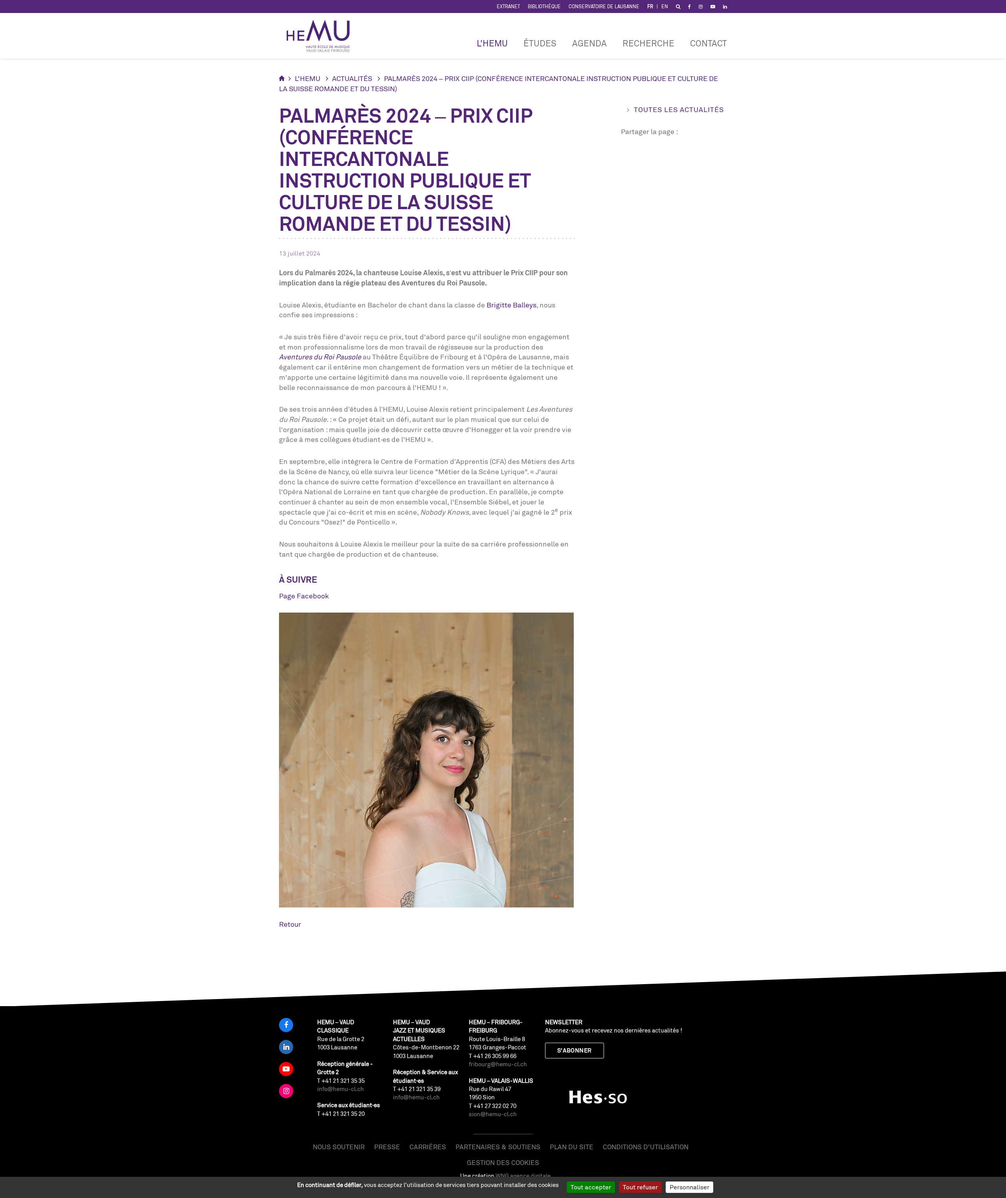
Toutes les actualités (679, 109)
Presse (387, 1147)
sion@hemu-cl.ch (493, 1114)
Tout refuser (640, 1187)
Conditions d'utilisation (645, 1147)
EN (664, 6)
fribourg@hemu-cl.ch (498, 1064)
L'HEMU (492, 43)
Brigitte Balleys (511, 304)
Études (539, 43)
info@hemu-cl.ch (340, 1089)
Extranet (508, 6)
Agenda (589, 43)
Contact (708, 43)
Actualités (352, 78)
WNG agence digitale (523, 1176)
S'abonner (574, 1050)
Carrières (427, 1147)
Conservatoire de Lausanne (604, 6)
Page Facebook (304, 595)
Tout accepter (591, 1187)
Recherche (648, 43)
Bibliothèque (544, 6)
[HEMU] (322, 36)
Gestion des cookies (503, 1162)
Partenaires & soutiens (497, 1147)
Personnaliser (689, 1187)
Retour (290, 924)
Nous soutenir (339, 1147)
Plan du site (571, 1147)
